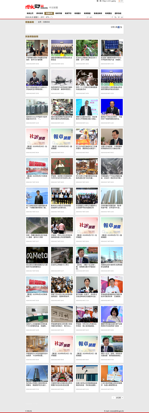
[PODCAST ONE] (118, 17)
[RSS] (115, 17)
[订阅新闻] (122, 17)
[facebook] (112, 17)
